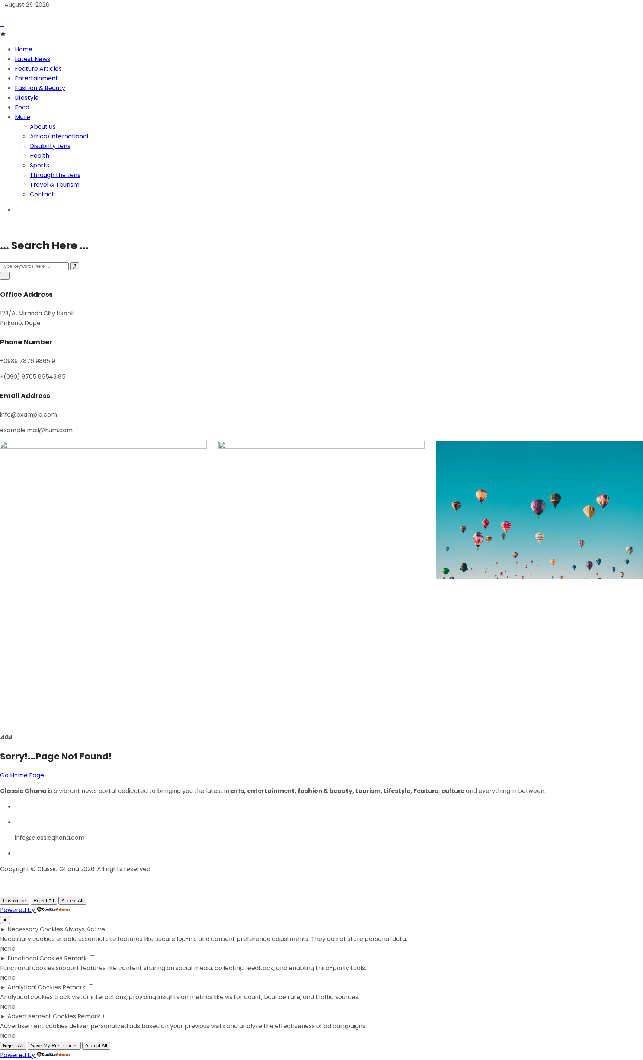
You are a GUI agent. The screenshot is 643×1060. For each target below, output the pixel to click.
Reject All (43, 900)
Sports (39, 165)
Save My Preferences (54, 1045)
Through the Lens (55, 175)
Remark (75, 958)
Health (39, 155)
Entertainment (36, 78)
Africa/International (59, 136)
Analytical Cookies (34, 987)
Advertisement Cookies (41, 1016)
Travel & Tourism (54, 184)
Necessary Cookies (35, 929)
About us (42, 126)
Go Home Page (22, 775)
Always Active (84, 929)
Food (22, 107)
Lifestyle (27, 97)
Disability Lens (50, 146)
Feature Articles (38, 68)
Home (23, 49)
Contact (42, 194)
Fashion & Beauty (40, 88)
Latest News (32, 59)
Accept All (72, 900)
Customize (14, 900)
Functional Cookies (35, 958)
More (22, 117)
